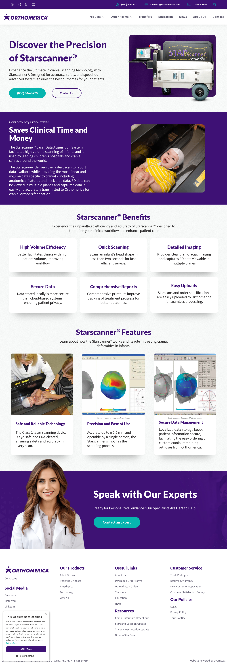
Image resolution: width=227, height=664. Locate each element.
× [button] (46, 614)
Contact (218, 17)
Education (165, 17)
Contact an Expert (117, 522)
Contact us (11, 578)
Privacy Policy (12, 643)
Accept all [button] (26, 649)
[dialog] (26, 636)
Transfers (145, 17)
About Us (199, 17)
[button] (26, 656)
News (183, 17)
